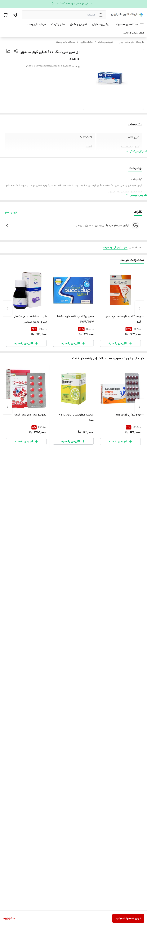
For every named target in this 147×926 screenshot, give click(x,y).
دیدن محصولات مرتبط (128, 918)
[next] (7, 308)
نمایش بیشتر (138, 151)
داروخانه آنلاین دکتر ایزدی (131, 42)
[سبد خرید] (5, 14)
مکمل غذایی (86, 42)
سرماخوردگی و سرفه (65, 42)
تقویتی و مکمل (105, 42)
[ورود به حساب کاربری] (15, 15)
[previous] (139, 308)
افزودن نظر (11, 212)
